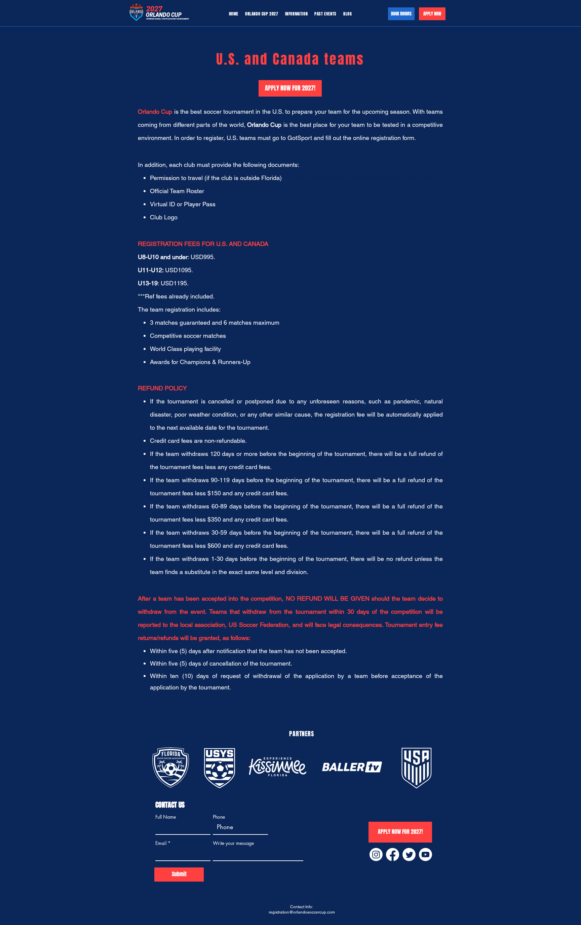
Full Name (165, 817)
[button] (296, 13)
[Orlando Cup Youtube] (425, 854)
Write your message (233, 843)
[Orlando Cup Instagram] (376, 854)
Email (160, 843)
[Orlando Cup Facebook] (392, 854)
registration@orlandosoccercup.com (302, 912)
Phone (219, 817)
